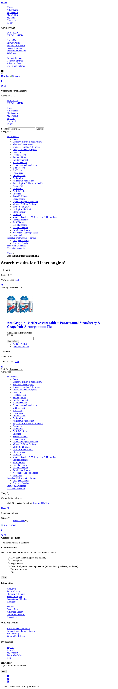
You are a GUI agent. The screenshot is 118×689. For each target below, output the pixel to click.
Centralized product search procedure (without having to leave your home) (44, 566)
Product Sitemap (14, 58)
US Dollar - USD (15, 103)
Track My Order (14, 655)
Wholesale (11, 53)
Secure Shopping (14, 48)
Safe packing (13, 633)
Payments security (19, 569)
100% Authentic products (18, 628)
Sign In (10, 647)
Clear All (5, 508)
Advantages (12, 10)
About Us (11, 40)
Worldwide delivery (16, 636)
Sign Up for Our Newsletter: (14, 665)
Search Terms (13, 609)
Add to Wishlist (20, 344)
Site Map (11, 606)
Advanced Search (15, 63)
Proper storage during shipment (21, 631)
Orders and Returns (16, 66)
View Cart (11, 650)
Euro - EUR (12, 100)
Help (9, 658)
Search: (4, 128)
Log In (10, 23)
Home (4, 2)
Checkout (11, 20)
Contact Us (12, 617)
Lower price (16, 560)
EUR (12, 32)
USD (15, 35)
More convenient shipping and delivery (28, 557)
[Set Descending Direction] (2, 285)
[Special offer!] (8, 525)
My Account (12, 12)
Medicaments (19, 520)
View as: (5, 280)
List (17, 280)
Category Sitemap (15, 60)
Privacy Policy (13, 43)
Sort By (4, 287)
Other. (13, 572)
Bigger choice (17, 563)
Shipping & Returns (16, 45)
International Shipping (17, 50)
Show (3, 275)
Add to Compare (21, 346)
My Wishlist (12, 15)
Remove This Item (41, 503)
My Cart (11, 17)
